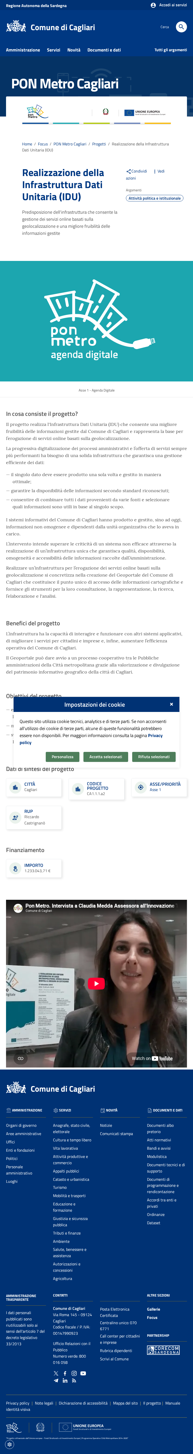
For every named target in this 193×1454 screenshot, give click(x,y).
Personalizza (62, 757)
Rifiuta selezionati (154, 757)
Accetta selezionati (105, 757)
